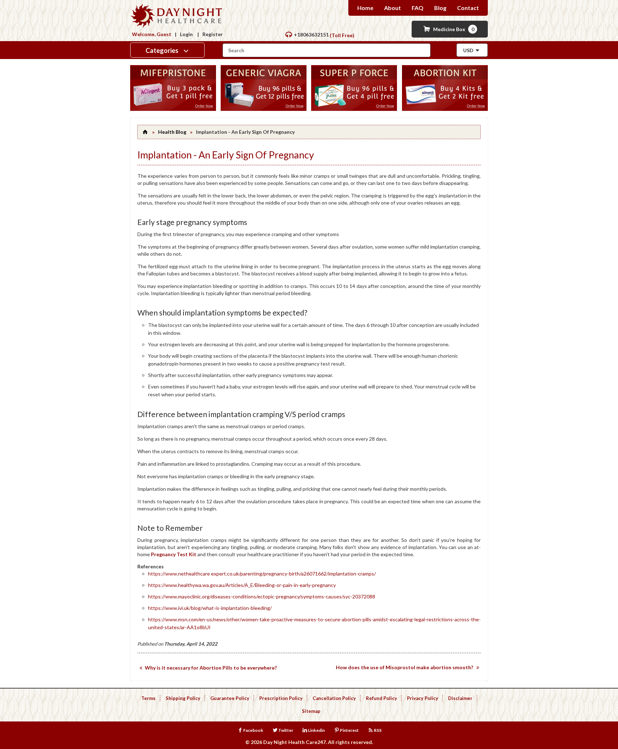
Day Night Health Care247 (294, 742)
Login (186, 34)
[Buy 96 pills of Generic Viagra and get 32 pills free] (263, 109)
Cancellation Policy (334, 698)
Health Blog (172, 132)
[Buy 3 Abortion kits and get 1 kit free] (445, 109)
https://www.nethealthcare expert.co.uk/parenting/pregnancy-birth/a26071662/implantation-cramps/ (262, 574)
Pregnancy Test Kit (173, 554)
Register (212, 34)
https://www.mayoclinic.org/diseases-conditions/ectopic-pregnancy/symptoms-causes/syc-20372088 (261, 596)
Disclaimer (460, 698)
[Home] (144, 132)
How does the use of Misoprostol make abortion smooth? (404, 667)
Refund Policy (381, 698)
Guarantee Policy (229, 698)
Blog (440, 7)
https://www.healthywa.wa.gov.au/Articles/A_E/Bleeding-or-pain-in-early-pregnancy (242, 585)
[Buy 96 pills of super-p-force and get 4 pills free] (354, 109)
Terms (148, 698)
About (392, 7)
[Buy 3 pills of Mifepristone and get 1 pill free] (173, 109)
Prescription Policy (281, 698)
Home (365, 7)
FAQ (417, 7)
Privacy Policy (422, 698)
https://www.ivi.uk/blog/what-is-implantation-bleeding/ (210, 608)
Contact (468, 7)
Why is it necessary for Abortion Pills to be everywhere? (211, 668)
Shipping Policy (183, 698)
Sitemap (311, 711)
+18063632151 (311, 34)
